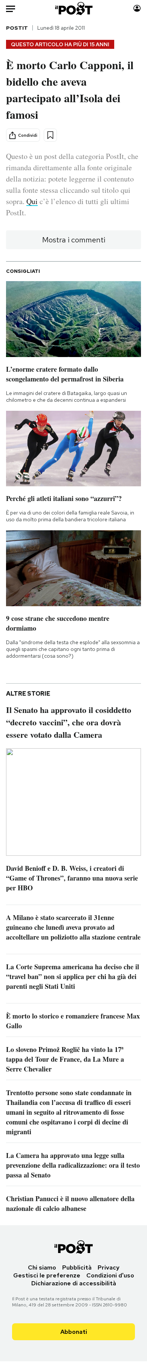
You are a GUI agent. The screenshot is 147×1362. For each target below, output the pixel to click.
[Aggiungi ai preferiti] (50, 135)
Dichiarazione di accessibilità (73, 1283)
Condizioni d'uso (110, 1275)
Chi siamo (42, 1267)
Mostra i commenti (73, 240)
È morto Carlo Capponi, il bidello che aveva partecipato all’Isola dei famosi (69, 89)
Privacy (108, 1267)
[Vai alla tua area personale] (137, 8)
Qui (32, 201)
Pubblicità (77, 1267)
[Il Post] (73, 8)
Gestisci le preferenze (46, 1275)
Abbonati (73, 1332)
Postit (17, 27)
